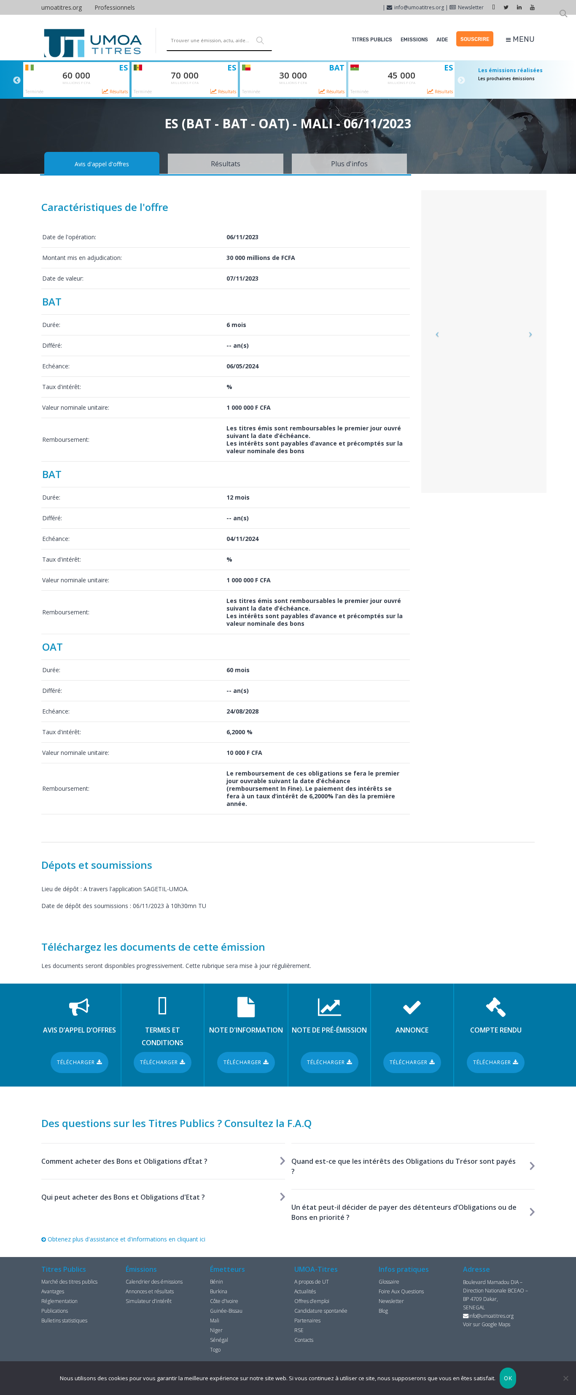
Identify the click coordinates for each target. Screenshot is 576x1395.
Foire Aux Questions (401, 1291)
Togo (215, 1349)
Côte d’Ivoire (224, 1301)
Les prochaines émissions (506, 78)
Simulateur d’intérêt (149, 1301)
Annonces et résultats (150, 1291)
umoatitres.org (61, 7)
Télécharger (77, 1062)
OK (508, 1378)
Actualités (305, 1291)
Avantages (52, 1291)
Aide (442, 40)
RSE (299, 1330)
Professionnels (114, 7)
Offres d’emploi (311, 1301)
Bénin (216, 1281)
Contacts (303, 1340)
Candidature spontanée (320, 1310)
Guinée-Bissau (226, 1310)
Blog (383, 1310)
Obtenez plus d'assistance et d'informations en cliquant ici (125, 1239)
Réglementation (59, 1301)
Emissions (414, 40)
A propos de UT (311, 1281)
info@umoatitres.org (419, 7)
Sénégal (219, 1340)
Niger (216, 1330)
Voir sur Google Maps (486, 1324)
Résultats (118, 92)
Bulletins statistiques (64, 1320)
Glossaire (389, 1281)
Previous (17, 80)
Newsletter (471, 7)
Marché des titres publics (69, 1281)
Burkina (218, 1291)
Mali (214, 1320)
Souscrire (474, 39)
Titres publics (372, 40)
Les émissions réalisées (510, 70)
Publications (54, 1310)
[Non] (565, 1378)
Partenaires (307, 1320)
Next (461, 80)
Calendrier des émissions (154, 1281)
